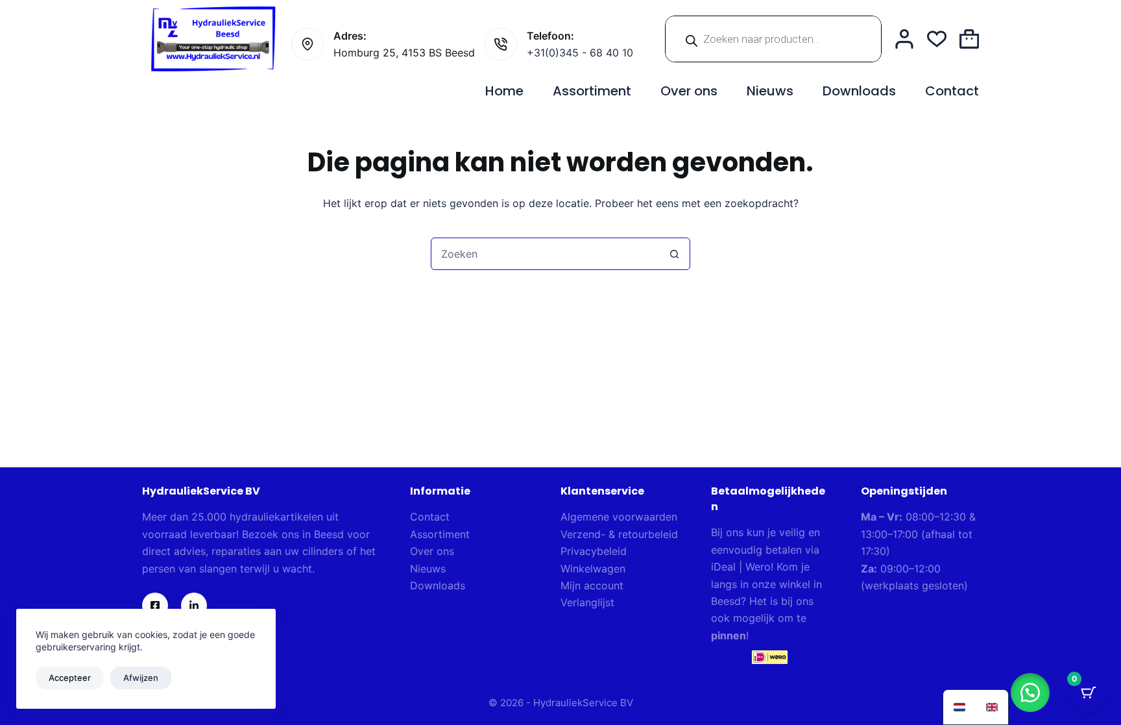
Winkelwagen (592, 568)
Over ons (688, 91)
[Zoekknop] (674, 253)
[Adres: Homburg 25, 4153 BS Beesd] (307, 44)
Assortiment (592, 91)
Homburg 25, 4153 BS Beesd (404, 52)
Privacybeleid (593, 551)
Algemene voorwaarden (618, 516)
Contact (952, 91)
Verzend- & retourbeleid (619, 534)
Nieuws (770, 91)
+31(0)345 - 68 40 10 (580, 52)
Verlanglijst (587, 602)
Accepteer (70, 677)
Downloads (859, 91)
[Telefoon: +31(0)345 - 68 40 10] (501, 44)
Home (504, 91)
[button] (1030, 692)
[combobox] (544, 254)
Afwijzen (140, 677)
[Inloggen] (904, 39)
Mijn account (591, 585)
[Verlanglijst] (936, 39)
